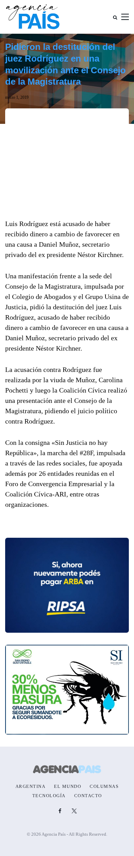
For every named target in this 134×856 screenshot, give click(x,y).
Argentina (30, 786)
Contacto (88, 795)
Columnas (104, 786)
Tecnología (49, 795)
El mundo (67, 786)
